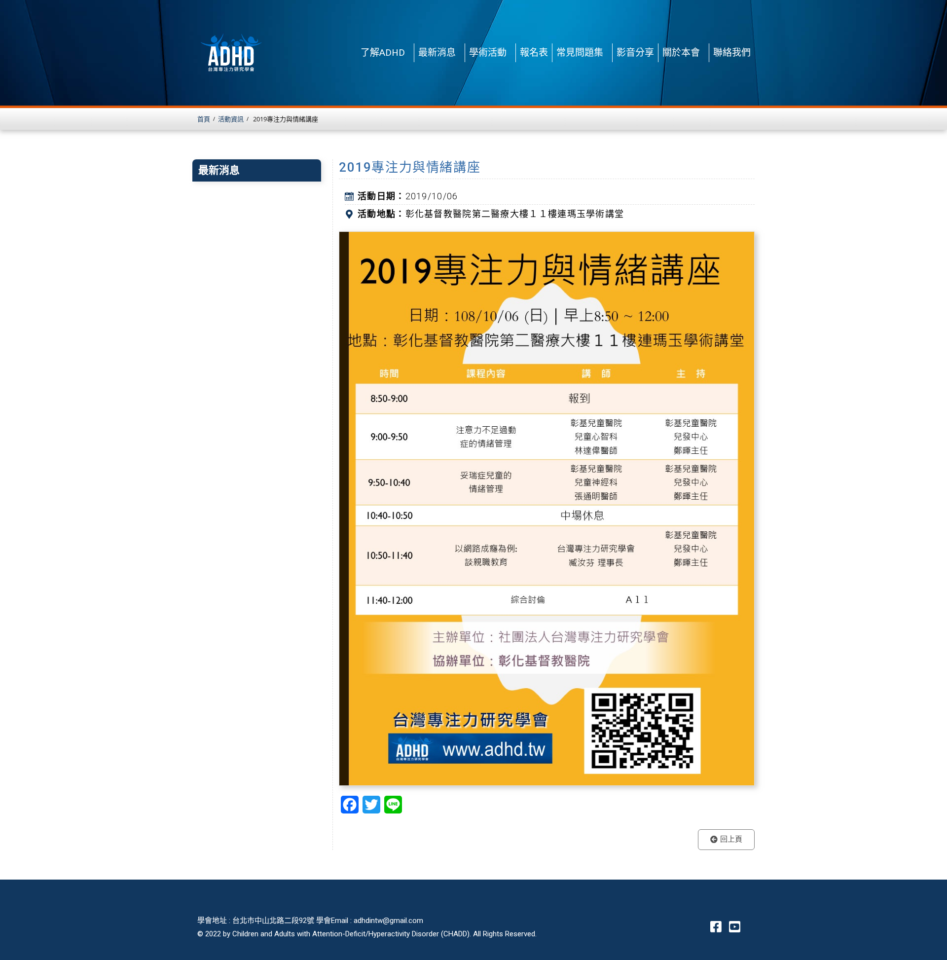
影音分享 (635, 52)
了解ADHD (383, 52)
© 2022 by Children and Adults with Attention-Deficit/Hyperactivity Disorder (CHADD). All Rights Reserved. (367, 933)
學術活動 (488, 52)
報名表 (534, 52)
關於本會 (681, 52)
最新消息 (437, 52)
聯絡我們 (732, 52)
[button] (726, 839)
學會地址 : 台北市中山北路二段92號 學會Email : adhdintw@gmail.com (310, 920)
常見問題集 (579, 52)
